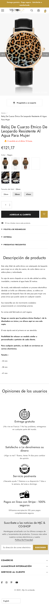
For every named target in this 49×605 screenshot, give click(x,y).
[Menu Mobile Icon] (2, 10)
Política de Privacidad (24, 539)
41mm (28, 194)
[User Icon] (38, 10)
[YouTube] (18, 582)
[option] (24, 54)
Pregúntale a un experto (26, 103)
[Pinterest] (13, 582)
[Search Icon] (32, 10)
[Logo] (17, 10)
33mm (6, 194)
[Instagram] (8, 582)
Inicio (3, 113)
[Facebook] (3, 582)
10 (6, 223)
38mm (17, 194)
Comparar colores (39, 92)
